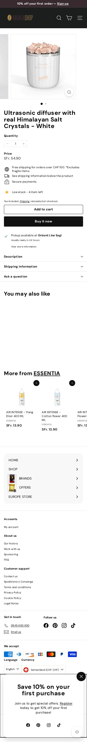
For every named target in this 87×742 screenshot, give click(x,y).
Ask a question (15, 276)
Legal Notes (11, 603)
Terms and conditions (17, 587)
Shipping (24, 201)
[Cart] (69, 18)
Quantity (11, 136)
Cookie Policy (12, 598)
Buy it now (43, 221)
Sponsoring (11, 554)
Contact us (11, 576)
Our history (11, 543)
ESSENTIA (47, 373)
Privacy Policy (12, 592)
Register (66, 703)
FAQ (6, 559)
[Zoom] (69, 92)
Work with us (12, 549)
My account (11, 527)
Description (13, 257)
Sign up (63, 4)
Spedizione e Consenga (18, 581)
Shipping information (20, 266)
